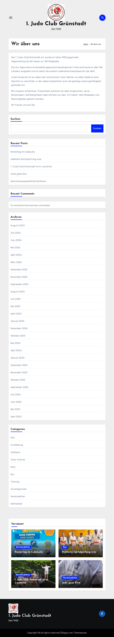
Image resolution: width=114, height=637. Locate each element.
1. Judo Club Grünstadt (56, 24)
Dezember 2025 (19, 269)
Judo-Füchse (18, 459)
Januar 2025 (17, 321)
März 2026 (16, 262)
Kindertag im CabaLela (23, 152)
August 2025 (18, 291)
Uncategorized (19, 489)
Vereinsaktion (18, 496)
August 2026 (18, 225)
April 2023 (16, 416)
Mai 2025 (15, 306)
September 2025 (19, 284)
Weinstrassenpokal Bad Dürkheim (28, 181)
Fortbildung (17, 445)
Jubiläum (16, 452)
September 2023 (19, 387)
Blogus (65, 632)
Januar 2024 (17, 358)
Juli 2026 (16, 233)
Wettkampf (17, 503)
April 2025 (16, 313)
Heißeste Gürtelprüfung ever (26, 159)
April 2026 (16, 255)
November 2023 (19, 372)
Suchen (16, 119)
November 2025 (19, 277)
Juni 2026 (16, 240)
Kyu (12, 474)
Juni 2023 (16, 402)
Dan (13, 437)
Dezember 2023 (19, 365)
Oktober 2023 (18, 380)
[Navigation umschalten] (10, 17)
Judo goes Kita (19, 174)
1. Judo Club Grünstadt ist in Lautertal (31, 166)
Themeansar (80, 632)
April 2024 (16, 350)
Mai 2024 (15, 343)
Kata (13, 467)
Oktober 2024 (18, 335)
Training (15, 481)
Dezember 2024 (19, 328)
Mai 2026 (15, 247)
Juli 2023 (16, 394)
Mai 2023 (15, 409)
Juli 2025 (16, 299)
